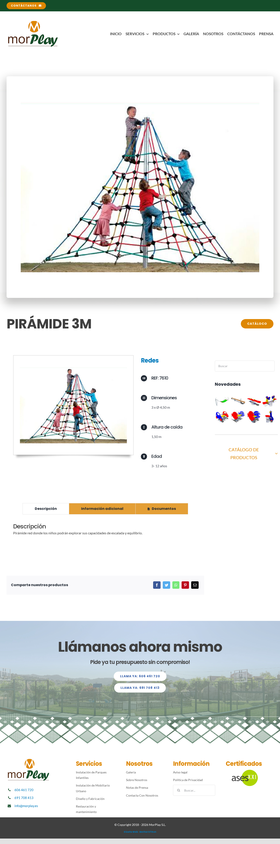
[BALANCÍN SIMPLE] (253, 401)
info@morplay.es (26, 806)
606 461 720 (23, 790)
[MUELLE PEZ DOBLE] (238, 417)
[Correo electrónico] (195, 585)
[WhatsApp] (175, 585)
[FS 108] (269, 417)
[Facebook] (157, 585)
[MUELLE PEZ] (253, 417)
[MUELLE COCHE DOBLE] (222, 417)
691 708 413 (23, 798)
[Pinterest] (185, 585)
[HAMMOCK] (222, 401)
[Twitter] (166, 585)
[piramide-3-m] (73, 357)
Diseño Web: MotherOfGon (140, 831)
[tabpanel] (105, 532)
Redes (150, 360)
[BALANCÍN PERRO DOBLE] (269, 401)
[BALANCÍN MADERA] (238, 401)
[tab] (46, 508)
